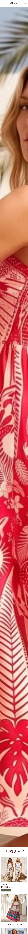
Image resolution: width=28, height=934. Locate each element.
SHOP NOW (6, 890)
